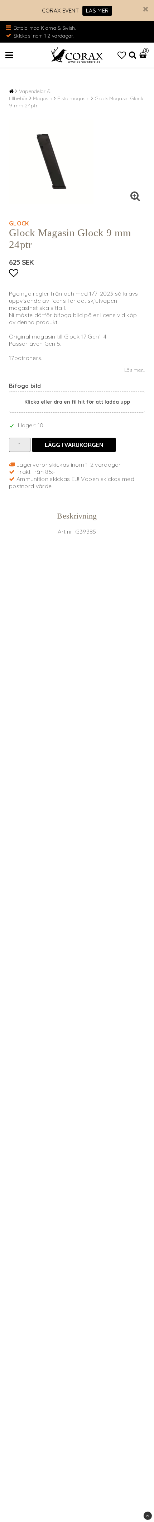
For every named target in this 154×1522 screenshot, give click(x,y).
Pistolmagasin (73, 98)
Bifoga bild (25, 385)
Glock (19, 223)
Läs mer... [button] (134, 370)
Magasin (42, 98)
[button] (121, 55)
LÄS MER (97, 10)
